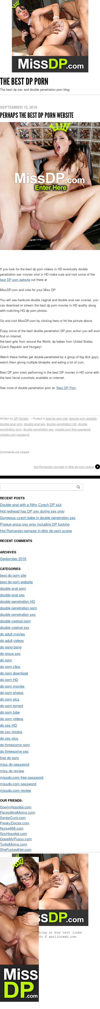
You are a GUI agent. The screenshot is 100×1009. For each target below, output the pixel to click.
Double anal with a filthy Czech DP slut (30, 504)
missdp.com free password (72, 429)
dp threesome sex (14, 751)
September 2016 (13, 558)
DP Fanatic (21, 418)
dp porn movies (12, 686)
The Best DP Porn (24, 81)
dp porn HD (9, 679)
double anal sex (34, 424)
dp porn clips (10, 666)
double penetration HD (62, 424)
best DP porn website (15, 279)
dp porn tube (10, 712)
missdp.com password (14, 434)
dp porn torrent (11, 705)
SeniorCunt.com (13, 817)
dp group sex (10, 653)
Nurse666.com (12, 828)
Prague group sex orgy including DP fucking (34, 524)
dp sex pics (9, 738)
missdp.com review (15, 790)
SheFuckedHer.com (16, 849)
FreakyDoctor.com (14, 822)
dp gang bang (10, 646)
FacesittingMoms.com (17, 812)
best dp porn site (57, 418)
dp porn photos (12, 692)
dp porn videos (11, 718)
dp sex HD (8, 725)
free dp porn (9, 757)
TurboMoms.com (13, 844)
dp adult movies (12, 633)
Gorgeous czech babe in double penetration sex (37, 517)
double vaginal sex (14, 627)
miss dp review (12, 770)
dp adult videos (12, 640)
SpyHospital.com (13, 833)
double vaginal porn (15, 620)
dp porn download (14, 672)
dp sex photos (11, 731)
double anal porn (11, 424)
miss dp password (14, 764)
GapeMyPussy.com (16, 838)
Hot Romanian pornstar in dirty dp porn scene (64, 467)
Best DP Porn (66, 387)
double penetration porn (18, 607)
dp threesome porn (15, 744)
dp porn (6, 659)
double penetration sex (38, 429)
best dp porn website (83, 418)
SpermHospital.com (16, 806)
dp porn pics (9, 699)
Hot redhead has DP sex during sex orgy (32, 511)
